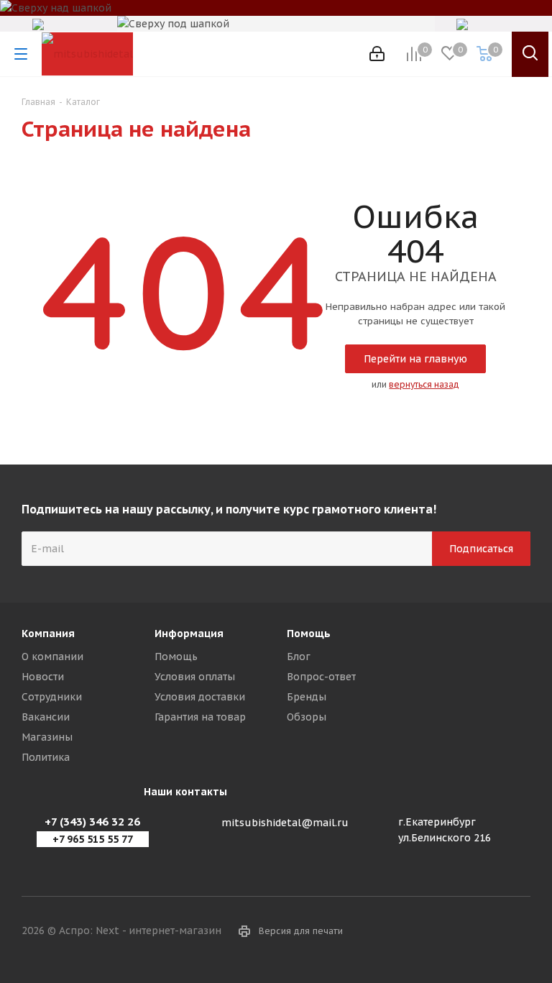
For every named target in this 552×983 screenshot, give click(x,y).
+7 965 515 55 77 (92, 839)
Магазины (47, 737)
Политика (46, 757)
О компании (52, 656)
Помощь (176, 656)
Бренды (306, 696)
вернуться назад (424, 384)
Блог (298, 656)
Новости (43, 676)
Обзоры (306, 716)
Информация (189, 633)
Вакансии (46, 716)
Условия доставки (200, 696)
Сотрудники (52, 696)
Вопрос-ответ (321, 676)
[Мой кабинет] (377, 53)
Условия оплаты (195, 676)
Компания (48, 633)
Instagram (519, 932)
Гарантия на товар (200, 716)
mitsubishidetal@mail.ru (285, 822)
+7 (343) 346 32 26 (92, 821)
